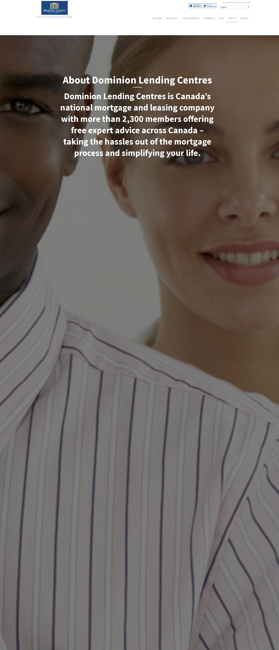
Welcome (157, 18)
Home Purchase (190, 18)
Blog (221, 18)
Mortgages (171, 18)
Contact (244, 18)
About (231, 18)
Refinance (208, 18)
